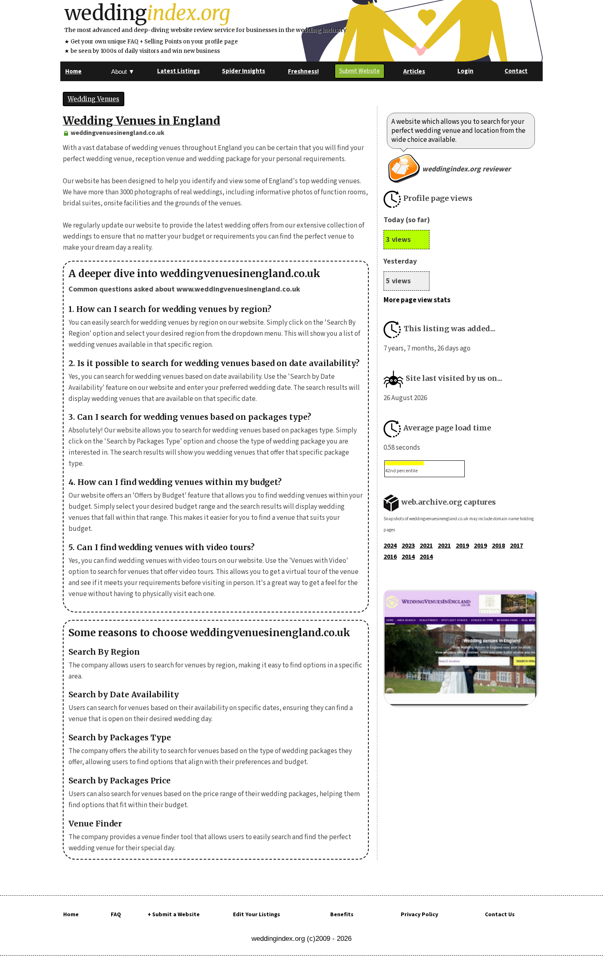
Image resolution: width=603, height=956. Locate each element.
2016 (390, 556)
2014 (408, 556)
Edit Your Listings (256, 914)
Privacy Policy (419, 914)
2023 (408, 545)
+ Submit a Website (174, 914)
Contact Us (500, 914)
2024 (390, 545)
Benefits (342, 914)
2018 (498, 545)
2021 (426, 545)
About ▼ (123, 71)
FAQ (116, 914)
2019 (462, 545)
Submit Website (359, 71)
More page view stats (417, 300)
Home (71, 914)
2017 (516, 545)
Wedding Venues (93, 99)
